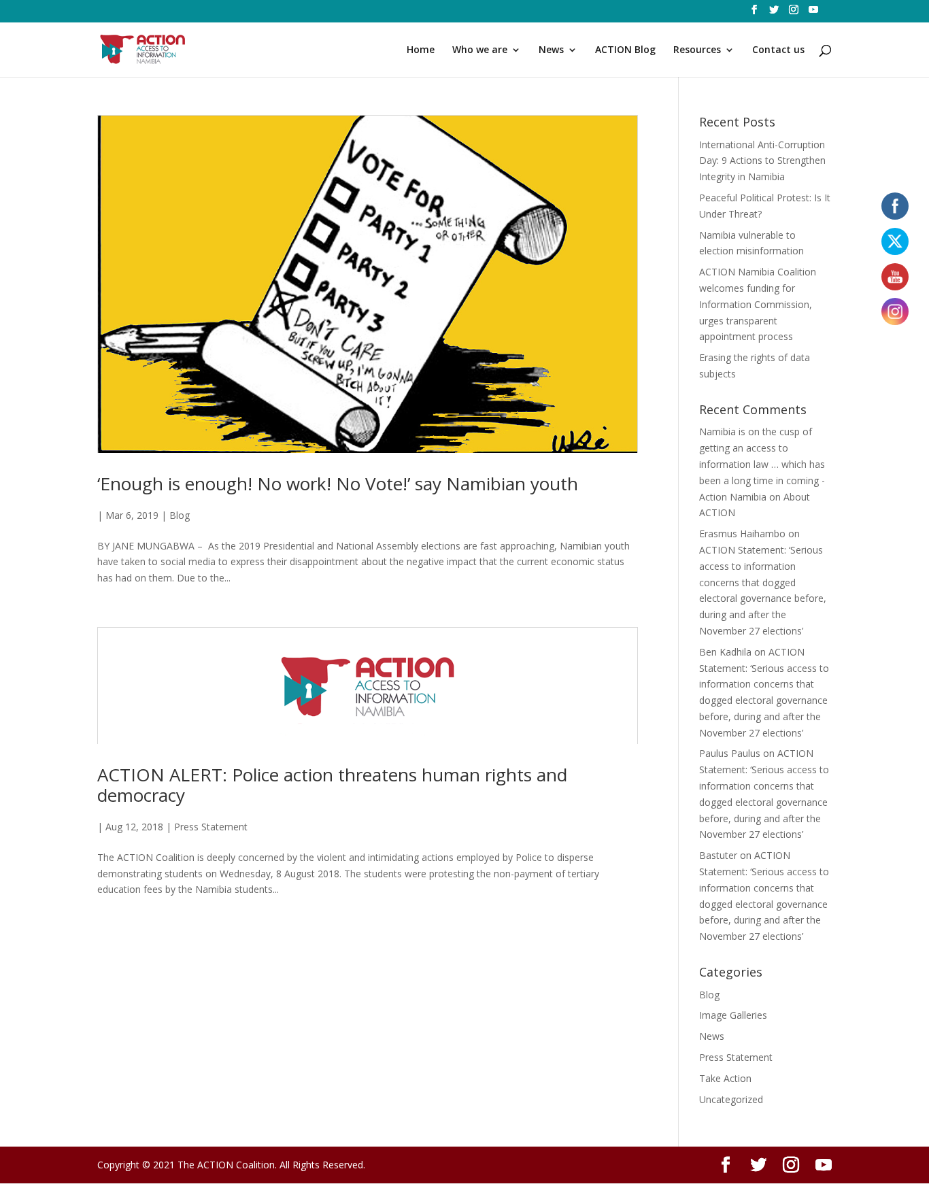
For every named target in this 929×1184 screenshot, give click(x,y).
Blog (179, 515)
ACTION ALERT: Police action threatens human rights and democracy (332, 784)
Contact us (778, 50)
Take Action (725, 1078)
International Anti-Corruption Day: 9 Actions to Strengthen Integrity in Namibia (762, 161)
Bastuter (718, 855)
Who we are (479, 50)
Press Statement (211, 826)
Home (421, 50)
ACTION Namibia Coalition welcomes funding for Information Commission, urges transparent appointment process (757, 304)
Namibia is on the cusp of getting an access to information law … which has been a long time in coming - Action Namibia (762, 464)
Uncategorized (731, 1099)
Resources (697, 50)
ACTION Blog (625, 50)
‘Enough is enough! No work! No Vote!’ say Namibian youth (337, 483)
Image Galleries (733, 1015)
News (551, 50)
